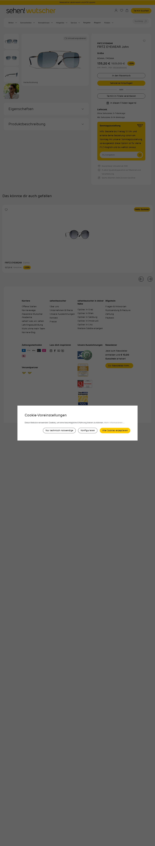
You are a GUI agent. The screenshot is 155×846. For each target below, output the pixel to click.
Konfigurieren (88, 430)
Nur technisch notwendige (59, 430)
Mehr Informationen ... (114, 422)
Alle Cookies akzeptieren (115, 430)
